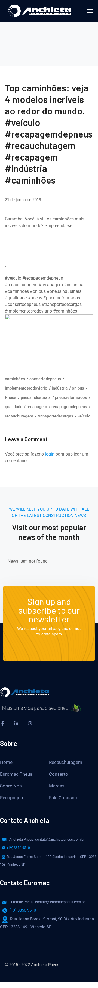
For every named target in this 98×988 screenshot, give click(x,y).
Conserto (58, 774)
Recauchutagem (65, 762)
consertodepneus (45, 378)
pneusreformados (71, 397)
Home (6, 762)
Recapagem (12, 797)
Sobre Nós (11, 786)
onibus (78, 388)
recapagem (37, 406)
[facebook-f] (2, 723)
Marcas (57, 786)
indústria (60, 388)
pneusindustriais (36, 397)
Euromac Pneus (16, 774)
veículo (84, 416)
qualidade (13, 406)
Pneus (10, 397)
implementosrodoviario (26, 388)
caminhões (15, 378)
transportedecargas (55, 416)
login (49, 454)
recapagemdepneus (69, 406)
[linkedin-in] (16, 723)
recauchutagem (19, 416)
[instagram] (30, 723)
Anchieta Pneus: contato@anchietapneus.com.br (46, 839)
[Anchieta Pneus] (39, 10)
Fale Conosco (63, 797)
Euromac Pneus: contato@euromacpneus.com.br (47, 902)
